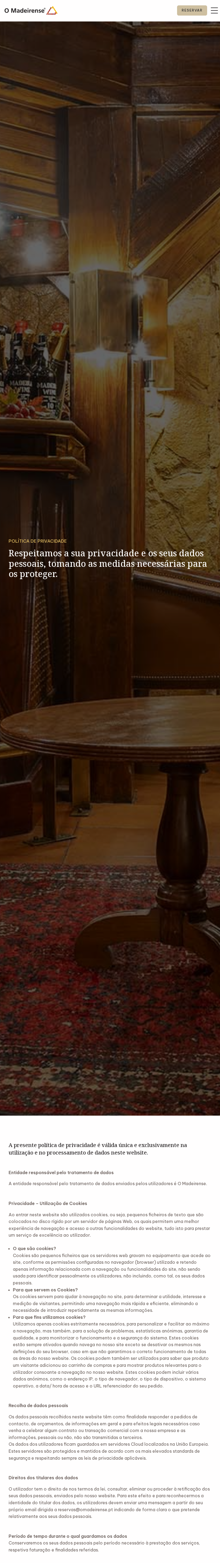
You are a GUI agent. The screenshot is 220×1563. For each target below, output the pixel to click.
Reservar (192, 10)
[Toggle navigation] (214, 10)
